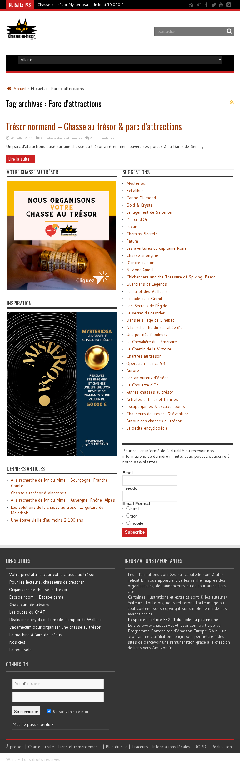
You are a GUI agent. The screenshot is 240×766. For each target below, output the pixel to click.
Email (127, 472)
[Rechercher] (229, 31)
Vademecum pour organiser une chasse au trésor (55, 627)
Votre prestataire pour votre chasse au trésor (52, 574)
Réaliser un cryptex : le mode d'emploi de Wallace (55, 619)
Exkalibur (134, 190)
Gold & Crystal (140, 205)
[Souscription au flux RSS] (231, 101)
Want (11, 759)
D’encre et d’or (140, 262)
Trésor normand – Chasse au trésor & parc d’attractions (94, 126)
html (134, 508)
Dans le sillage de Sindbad (150, 320)
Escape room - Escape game (36, 597)
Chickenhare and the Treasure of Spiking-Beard (171, 277)
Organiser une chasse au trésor (38, 589)
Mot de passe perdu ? (33, 724)
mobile (136, 523)
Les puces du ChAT (27, 612)
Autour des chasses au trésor (154, 421)
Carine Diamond (141, 198)
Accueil (19, 88)
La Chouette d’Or (142, 385)
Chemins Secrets (142, 234)
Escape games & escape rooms (155, 406)
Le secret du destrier (145, 313)
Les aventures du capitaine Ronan (157, 248)
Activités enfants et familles (61, 138)
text (134, 515)
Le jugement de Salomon (149, 212)
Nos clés (17, 642)
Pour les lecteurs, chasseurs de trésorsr (46, 582)
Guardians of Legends (146, 284)
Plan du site (117, 746)
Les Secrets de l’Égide (146, 306)
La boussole (20, 649)
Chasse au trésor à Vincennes (38, 493)
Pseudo (130, 488)
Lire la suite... (20, 159)
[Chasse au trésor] (21, 35)
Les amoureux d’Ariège (147, 377)
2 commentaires (102, 138)
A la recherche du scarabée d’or (155, 327)
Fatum (132, 241)
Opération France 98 (145, 363)
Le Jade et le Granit (144, 298)
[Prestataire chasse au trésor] (61, 288)
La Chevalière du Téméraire (151, 342)
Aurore (132, 370)
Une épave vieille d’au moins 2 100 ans (47, 520)
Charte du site (41, 746)
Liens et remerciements (80, 746)
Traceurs (140, 746)
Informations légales (171, 746)
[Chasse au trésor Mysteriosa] (62, 454)
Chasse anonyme (142, 255)
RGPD (200, 746)
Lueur (131, 226)
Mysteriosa (137, 183)
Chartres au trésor (143, 356)
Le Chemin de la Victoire (148, 349)
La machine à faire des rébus (35, 634)
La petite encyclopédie (147, 428)
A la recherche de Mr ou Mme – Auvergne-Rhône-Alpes (63, 500)
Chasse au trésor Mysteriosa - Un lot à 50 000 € (80, 4)
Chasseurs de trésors (29, 604)
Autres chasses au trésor (149, 392)
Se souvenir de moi (69, 711)
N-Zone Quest (140, 270)
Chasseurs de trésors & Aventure (157, 413)
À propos (15, 746)
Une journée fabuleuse (147, 334)
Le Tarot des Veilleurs (147, 291)
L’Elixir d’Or (137, 219)
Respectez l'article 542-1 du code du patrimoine (173, 619)
